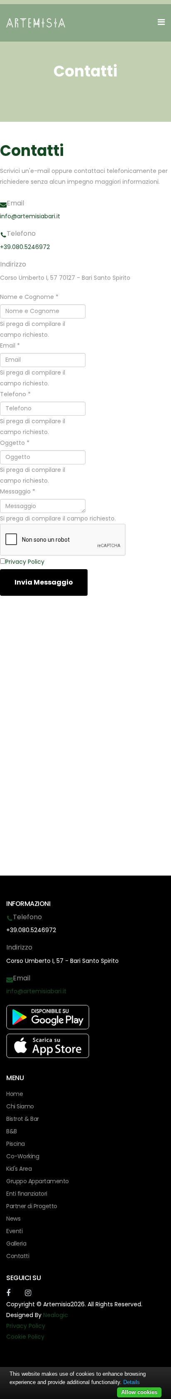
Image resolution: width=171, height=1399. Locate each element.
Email (10, 345)
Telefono (15, 394)
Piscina (15, 1144)
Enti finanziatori (26, 1193)
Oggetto (14, 443)
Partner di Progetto (31, 1206)
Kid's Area (19, 1169)
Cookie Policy (25, 1336)
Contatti (17, 1256)
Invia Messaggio (44, 582)
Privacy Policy (24, 562)
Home (14, 1094)
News (13, 1218)
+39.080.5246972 (25, 247)
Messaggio (17, 491)
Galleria (16, 1243)
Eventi (14, 1231)
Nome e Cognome (29, 297)
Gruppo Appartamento (37, 1181)
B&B (11, 1131)
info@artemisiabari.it (30, 216)
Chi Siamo (20, 1106)
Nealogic (55, 1315)
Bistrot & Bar (22, 1119)
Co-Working (22, 1156)
